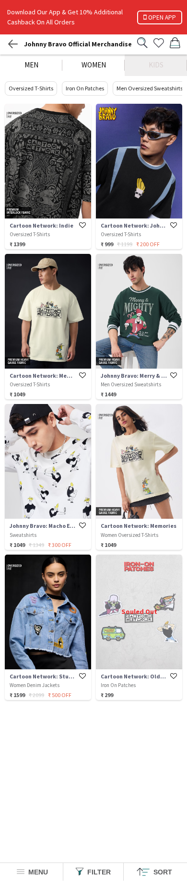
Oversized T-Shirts (31, 88)
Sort (162, 872)
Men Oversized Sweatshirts (150, 88)
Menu (37, 872)
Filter (98, 872)
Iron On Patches (85, 88)
